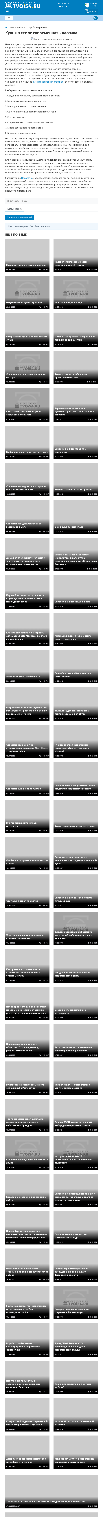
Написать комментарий (19, 217)
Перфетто (26, 177)
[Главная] (6, 27)
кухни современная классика (48, 81)
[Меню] (9, 18)
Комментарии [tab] (14, 208)
